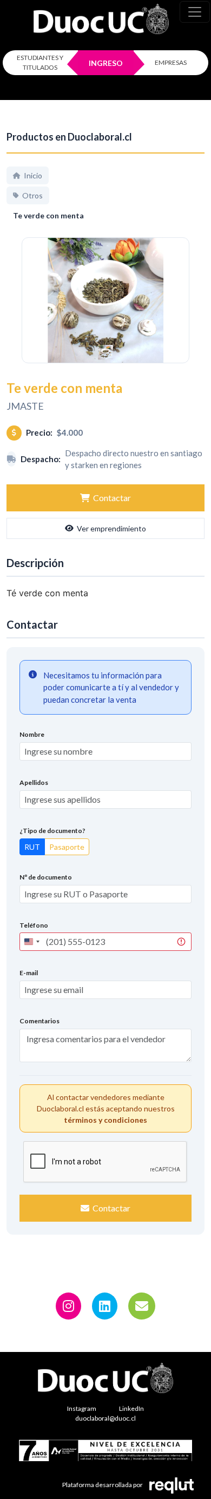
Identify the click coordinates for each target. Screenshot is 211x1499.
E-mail (28, 973)
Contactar (112, 497)
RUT (32, 846)
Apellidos (33, 782)
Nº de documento (45, 877)
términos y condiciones (105, 1119)
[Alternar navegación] (195, 12)
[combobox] (31, 941)
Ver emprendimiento (111, 528)
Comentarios (39, 1021)
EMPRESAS (171, 62)
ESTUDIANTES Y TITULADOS (40, 62)
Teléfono (33, 925)
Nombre (31, 734)
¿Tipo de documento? (52, 831)
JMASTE (25, 406)
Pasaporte (66, 846)
